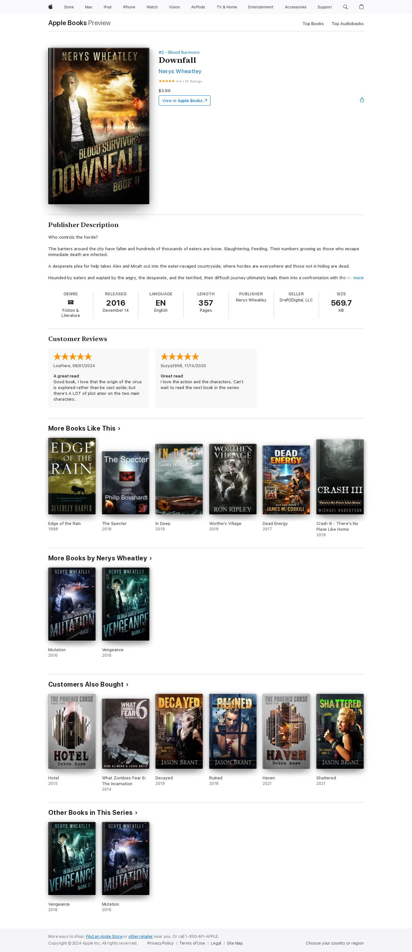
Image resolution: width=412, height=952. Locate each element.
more (358, 277)
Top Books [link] (313, 23)
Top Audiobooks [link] (348, 23)
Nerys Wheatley (180, 71)
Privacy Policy (160, 943)
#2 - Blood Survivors (179, 52)
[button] (346, 7)
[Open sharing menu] (362, 100)
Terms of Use (192, 943)
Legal (216, 943)
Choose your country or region (335, 943)
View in (182, 100)
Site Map (235, 943)
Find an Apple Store (104, 936)
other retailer (140, 936)
